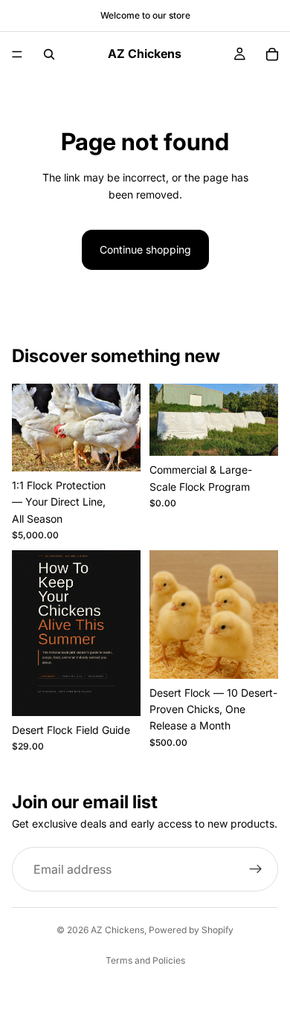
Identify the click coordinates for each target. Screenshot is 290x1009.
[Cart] (272, 54)
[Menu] (17, 54)
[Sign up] (255, 869)
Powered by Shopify (191, 929)
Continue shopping (145, 249)
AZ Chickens (117, 929)
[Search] (49, 54)
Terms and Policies (145, 960)
